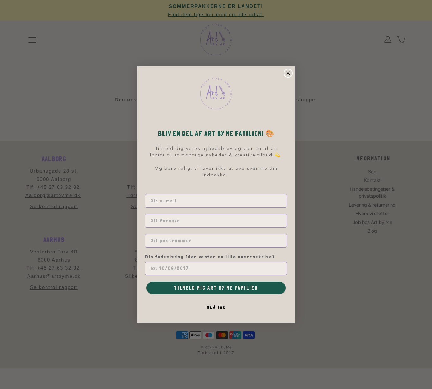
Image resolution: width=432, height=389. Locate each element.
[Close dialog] (288, 73)
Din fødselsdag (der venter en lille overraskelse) (210, 257)
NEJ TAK (216, 306)
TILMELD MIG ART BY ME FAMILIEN (216, 288)
